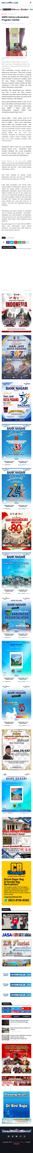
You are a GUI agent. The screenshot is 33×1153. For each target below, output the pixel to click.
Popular (6, 1016)
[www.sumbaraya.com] (18, 10)
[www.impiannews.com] (9, 10)
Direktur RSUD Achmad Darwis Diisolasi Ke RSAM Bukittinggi (19, 1021)
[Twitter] (12, 242)
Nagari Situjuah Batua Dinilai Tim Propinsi (20, 1028)
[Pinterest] (16, 242)
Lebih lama (27, 290)
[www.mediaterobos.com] (27, 10)
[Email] (24, 242)
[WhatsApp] (20, 242)
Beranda (4, 14)
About (11, 1150)
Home (6, 1150)
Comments (26, 1016)
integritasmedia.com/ (17, 1145)
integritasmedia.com (19, 1142)
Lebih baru (6, 290)
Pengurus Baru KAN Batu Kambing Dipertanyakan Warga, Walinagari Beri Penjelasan (20, 1037)
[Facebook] (8, 242)
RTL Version (25, 1150)
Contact (17, 1150)
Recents (16, 1016)
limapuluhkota (12, 14)
